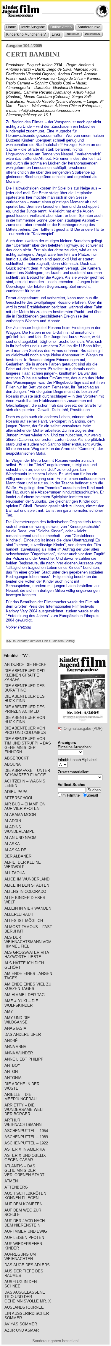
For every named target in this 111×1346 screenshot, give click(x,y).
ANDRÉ (11, 1040)
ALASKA (12, 844)
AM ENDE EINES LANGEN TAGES (28, 975)
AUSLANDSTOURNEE (24, 1307)
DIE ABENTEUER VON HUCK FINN (24, 719)
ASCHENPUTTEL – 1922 (26, 1143)
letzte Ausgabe (33, 27)
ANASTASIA (15, 1028)
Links (56, 34)
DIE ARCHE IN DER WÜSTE (21, 1086)
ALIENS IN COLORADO (25, 891)
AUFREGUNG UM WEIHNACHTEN (20, 1256)
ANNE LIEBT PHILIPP (24, 1059)
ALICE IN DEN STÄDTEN (26, 885)
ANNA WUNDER (18, 1053)
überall (92, 795)
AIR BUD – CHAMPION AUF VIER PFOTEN (24, 806)
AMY (8, 1011)
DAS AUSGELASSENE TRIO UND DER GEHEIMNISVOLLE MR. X (27, 1296)
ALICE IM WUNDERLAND (26, 879)
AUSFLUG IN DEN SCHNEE (20, 1283)
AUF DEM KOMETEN (23, 1204)
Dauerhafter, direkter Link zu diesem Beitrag (43, 641)
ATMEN (11, 1181)
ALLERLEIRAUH (18, 914)
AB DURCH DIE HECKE (25, 664)
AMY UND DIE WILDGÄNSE (17, 1020)
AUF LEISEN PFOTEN (24, 1237)
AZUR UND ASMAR (21, 1330)
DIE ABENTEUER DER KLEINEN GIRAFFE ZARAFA (24, 675)
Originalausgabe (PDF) (82, 728)
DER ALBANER (17, 856)
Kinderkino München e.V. (26, 34)
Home (11, 27)
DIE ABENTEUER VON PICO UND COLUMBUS (25, 730)
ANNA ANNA (15, 1047)
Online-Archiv (61, 27)
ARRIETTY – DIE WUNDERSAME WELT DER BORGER (24, 1109)
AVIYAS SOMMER (20, 1324)
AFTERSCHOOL (18, 798)
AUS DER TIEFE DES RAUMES (23, 1273)
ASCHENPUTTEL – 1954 (26, 1131)
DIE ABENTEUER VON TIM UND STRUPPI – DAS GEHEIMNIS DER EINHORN (27, 745)
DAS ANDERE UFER (22, 1034)
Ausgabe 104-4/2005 (24, 46)
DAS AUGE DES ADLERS (27, 1265)
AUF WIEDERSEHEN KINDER (23, 1246)
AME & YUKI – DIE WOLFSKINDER (21, 1003)
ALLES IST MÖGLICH (23, 920)
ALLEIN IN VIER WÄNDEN (27, 908)
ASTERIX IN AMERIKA (24, 1149)
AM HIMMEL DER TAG (24, 995)
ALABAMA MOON (20, 814)
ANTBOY (12, 1065)
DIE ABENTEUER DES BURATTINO (24, 688)
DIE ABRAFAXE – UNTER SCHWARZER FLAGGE (27, 772)
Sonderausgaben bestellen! (55, 1341)
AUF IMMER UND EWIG (25, 1231)
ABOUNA (12, 764)
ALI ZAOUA (14, 873)
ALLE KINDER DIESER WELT (24, 899)
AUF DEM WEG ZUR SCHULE (22, 1212)
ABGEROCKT (16, 758)
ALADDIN (12, 821)
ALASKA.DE (15, 850)
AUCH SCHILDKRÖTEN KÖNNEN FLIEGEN (25, 1195)
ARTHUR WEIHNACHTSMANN (22, 1122)
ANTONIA (13, 1078)
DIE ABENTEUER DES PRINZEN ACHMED (24, 709)
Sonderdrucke (89, 27)
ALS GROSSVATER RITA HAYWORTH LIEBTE (26, 954)
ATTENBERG (16, 1187)
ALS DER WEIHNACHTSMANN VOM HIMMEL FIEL (28, 941)
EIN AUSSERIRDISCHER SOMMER (26, 1315)
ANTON (11, 1071)
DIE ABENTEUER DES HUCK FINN (24, 698)
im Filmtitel (71, 795)
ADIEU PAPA (16, 792)
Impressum (73, 33)
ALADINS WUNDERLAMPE (19, 829)
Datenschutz (93, 33)
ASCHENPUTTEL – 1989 (26, 1137)
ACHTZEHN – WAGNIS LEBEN (24, 783)
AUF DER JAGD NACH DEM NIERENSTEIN (24, 1223)
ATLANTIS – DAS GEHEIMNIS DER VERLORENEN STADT (24, 1170)
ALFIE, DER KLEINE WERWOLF (22, 864)
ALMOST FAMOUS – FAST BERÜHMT (28, 929)
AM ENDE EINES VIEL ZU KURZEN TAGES (27, 986)
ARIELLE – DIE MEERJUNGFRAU (20, 1096)
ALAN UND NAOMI (21, 837)
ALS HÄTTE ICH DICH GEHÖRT (24, 965)
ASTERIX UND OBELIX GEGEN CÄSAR (25, 1157)
